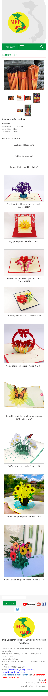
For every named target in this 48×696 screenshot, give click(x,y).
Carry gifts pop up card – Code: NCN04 (24, 365)
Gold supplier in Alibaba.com (15, 674)
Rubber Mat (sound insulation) (24, 167)
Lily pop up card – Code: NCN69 (24, 241)
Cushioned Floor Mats (24, 144)
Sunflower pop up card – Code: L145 (24, 516)
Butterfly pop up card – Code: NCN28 (24, 315)
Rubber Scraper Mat (24, 156)
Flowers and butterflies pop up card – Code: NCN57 (24, 280)
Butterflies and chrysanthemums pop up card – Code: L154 (24, 417)
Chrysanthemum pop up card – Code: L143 (24, 579)
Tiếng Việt (10, 47)
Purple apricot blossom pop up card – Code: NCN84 (24, 205)
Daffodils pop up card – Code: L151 (24, 466)
